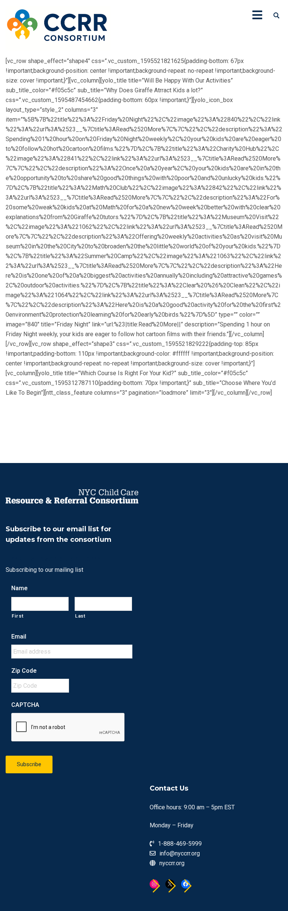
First (17, 616)
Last (80, 616)
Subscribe (29, 764)
